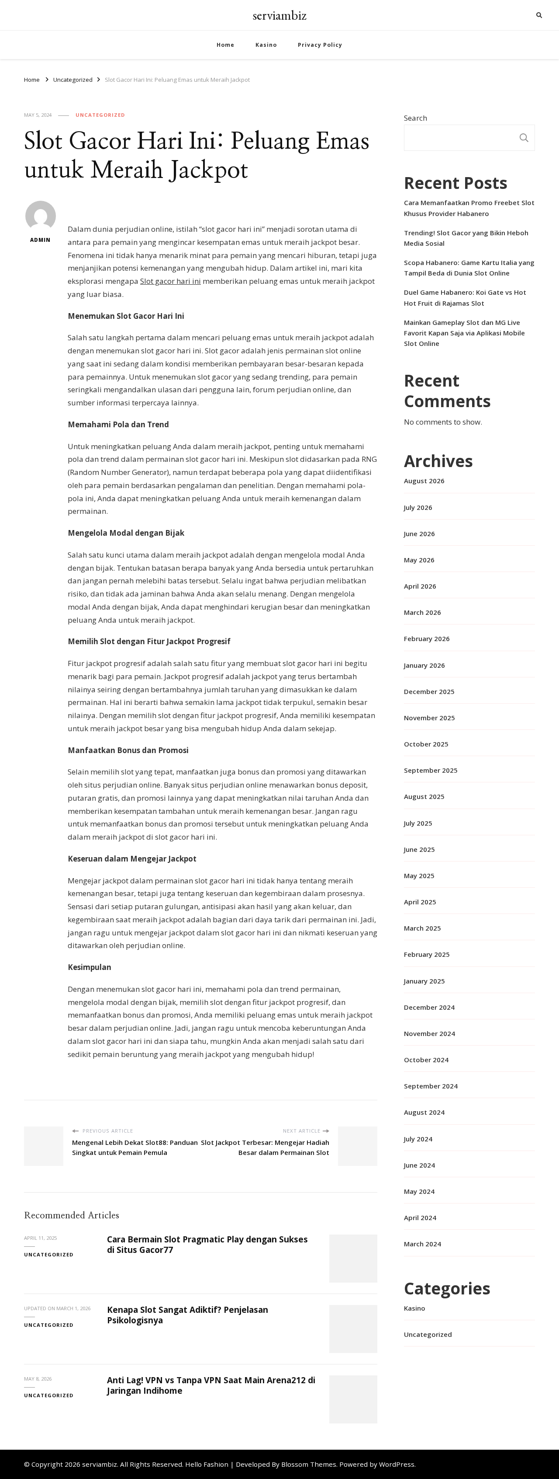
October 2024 (426, 1059)
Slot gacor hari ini (170, 281)
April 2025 (420, 901)
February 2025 (427, 954)
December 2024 (429, 1007)
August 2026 (424, 480)
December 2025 (429, 691)
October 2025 (426, 744)
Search (415, 118)
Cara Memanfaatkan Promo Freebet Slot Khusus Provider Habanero (469, 207)
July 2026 (418, 507)
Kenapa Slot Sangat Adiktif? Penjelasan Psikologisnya (187, 1315)
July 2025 (418, 823)
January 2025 (424, 981)
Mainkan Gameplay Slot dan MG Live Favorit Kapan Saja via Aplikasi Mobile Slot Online (464, 333)
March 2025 (422, 928)
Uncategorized (100, 115)
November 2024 (429, 1033)
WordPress (396, 1464)
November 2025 (429, 717)
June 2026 (419, 533)
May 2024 (419, 1191)
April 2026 (420, 586)
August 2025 (424, 796)
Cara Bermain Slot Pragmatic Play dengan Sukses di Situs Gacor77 (207, 1244)
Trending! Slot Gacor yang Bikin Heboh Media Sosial (466, 238)
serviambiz (279, 15)
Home (226, 45)
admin (40, 240)
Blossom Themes (308, 1464)
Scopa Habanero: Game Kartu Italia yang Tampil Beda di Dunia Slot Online (469, 267)
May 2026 (419, 559)
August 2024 (424, 1112)
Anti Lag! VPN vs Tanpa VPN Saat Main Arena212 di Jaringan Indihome (211, 1385)
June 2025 (419, 849)
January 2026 (424, 665)
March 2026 (422, 612)
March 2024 (422, 1243)
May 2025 (419, 875)
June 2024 (419, 1165)
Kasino (266, 45)
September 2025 (431, 770)
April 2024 (420, 1217)
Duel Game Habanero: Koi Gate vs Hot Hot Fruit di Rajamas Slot (465, 297)
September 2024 (431, 1085)
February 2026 (427, 638)
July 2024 (418, 1138)
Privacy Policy (320, 45)
